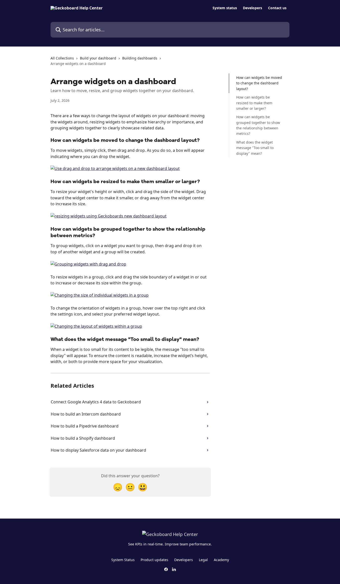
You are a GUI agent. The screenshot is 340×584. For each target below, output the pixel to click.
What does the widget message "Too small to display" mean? (255, 148)
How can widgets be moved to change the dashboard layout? (259, 83)
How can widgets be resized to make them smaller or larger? (254, 103)
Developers (252, 8)
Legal (203, 559)
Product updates (154, 559)
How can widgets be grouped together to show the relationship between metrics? (258, 125)
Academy (221, 559)
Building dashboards (139, 58)
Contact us (277, 8)
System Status (123, 559)
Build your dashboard (98, 58)
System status (225, 8)
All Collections (62, 58)
